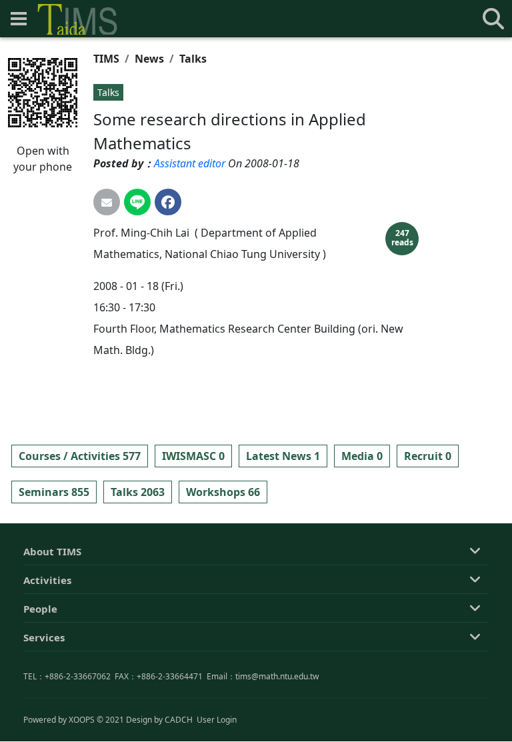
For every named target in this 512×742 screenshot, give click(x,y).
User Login (217, 719)
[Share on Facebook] (168, 202)
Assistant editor (189, 163)
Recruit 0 (427, 456)
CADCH (179, 719)
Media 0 (362, 456)
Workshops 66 (223, 492)
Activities (47, 580)
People (40, 608)
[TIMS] (77, 19)
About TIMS (52, 551)
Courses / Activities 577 (80, 456)
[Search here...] (493, 19)
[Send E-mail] (106, 202)
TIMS (106, 58)
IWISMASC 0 (193, 456)
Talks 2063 (138, 492)
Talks (193, 58)
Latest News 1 (283, 456)
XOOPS (82, 719)
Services (44, 637)
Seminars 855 (54, 492)
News (149, 58)
